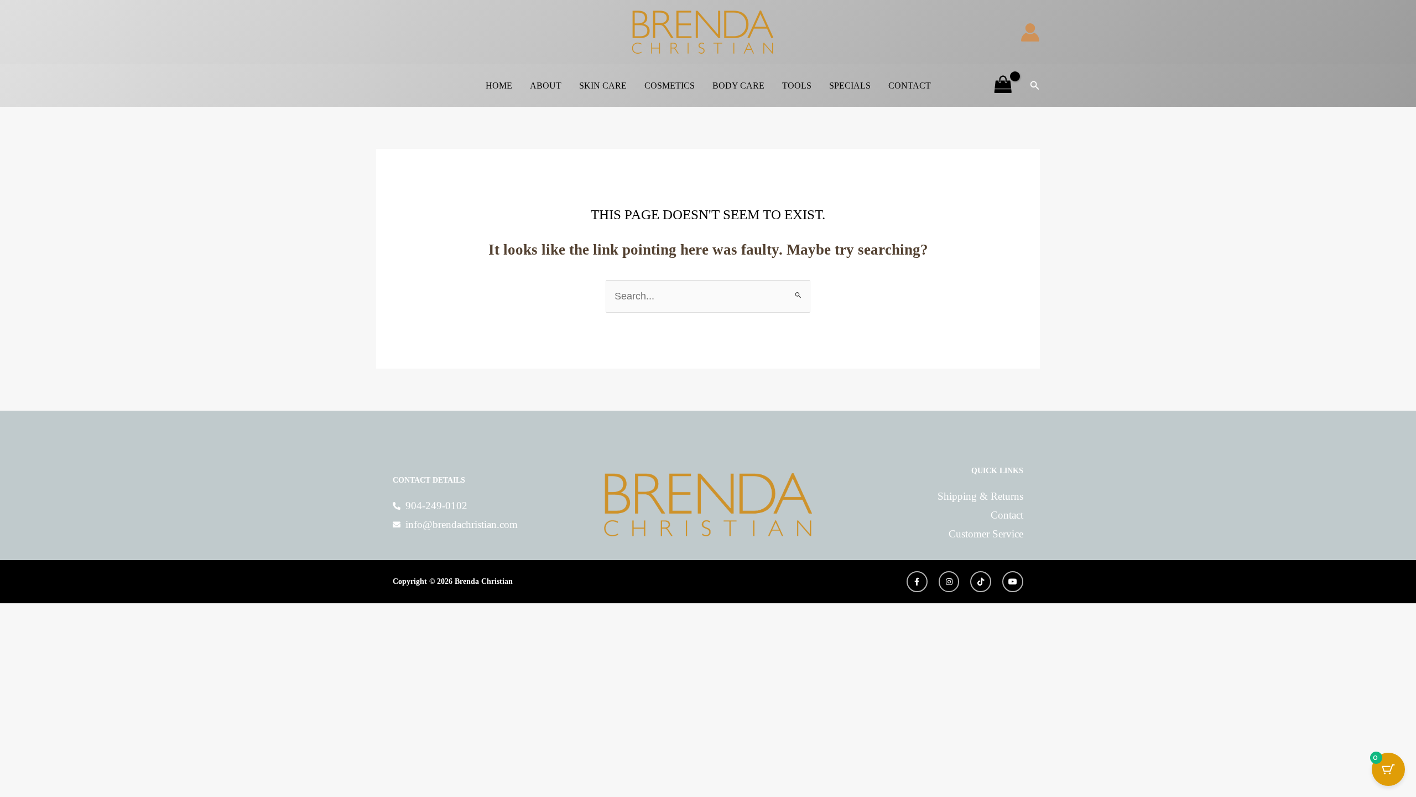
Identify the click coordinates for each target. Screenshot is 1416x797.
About (545, 85)
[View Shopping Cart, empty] (1003, 86)
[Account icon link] (1030, 32)
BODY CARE (738, 85)
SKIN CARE (603, 85)
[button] (1035, 86)
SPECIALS (850, 85)
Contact (909, 85)
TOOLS (796, 85)
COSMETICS (669, 85)
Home (499, 85)
